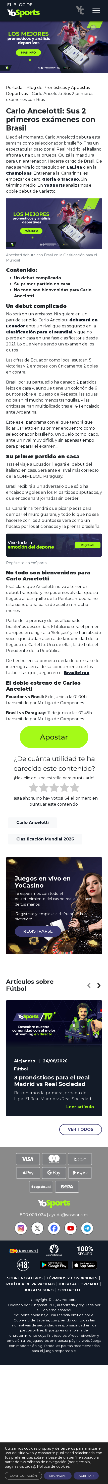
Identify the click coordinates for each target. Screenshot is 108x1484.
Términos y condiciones (71, 1278)
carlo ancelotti (32, 822)
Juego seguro (38, 1290)
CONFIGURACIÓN (23, 1475)
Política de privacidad (30, 1284)
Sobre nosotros (24, 1278)
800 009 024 (33, 1214)
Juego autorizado (78, 1284)
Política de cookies (53, 1466)
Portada (14, 87)
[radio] (33, 788)
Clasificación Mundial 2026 (45, 839)
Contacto (69, 1290)
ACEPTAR (86, 1475)
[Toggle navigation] (96, 11)
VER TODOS (80, 1129)
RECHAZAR (58, 1475)
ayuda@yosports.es (68, 1214)
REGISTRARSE (38, 931)
